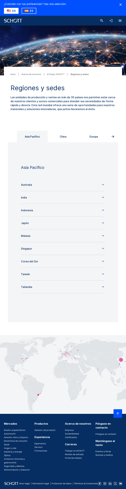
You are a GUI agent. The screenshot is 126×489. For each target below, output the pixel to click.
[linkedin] (110, 483)
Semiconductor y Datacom (17, 470)
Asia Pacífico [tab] (32, 136)
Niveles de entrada (74, 454)
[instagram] (104, 483)
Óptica (7, 455)
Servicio (38, 447)
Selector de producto (44, 430)
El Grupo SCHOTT (56, 74)
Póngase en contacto (105, 434)
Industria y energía (13, 452)
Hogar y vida (10, 448)
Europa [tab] (94, 136)
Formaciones (40, 451)
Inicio (13, 74)
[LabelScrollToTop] (118, 413)
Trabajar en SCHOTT (74, 451)
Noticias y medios (104, 455)
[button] (63, 184)
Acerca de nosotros (31, 74)
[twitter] (115, 483)
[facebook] (99, 483)
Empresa (69, 430)
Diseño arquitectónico (14, 430)
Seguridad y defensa (14, 466)
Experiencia (40, 443)
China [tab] (63, 136)
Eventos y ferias (103, 451)
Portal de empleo (73, 458)
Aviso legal (24, 483)
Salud (6, 444)
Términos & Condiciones (86, 483)
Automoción (10, 434)
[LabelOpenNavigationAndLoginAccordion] (111, 21)
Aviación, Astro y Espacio (16, 437)
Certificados (71, 437)
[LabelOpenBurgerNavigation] (120, 21)
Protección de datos (62, 483)
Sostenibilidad (72, 434)
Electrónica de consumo (15, 441)
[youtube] (120, 483)
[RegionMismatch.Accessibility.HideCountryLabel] (121, 5)
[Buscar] (102, 21)
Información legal (40, 483)
